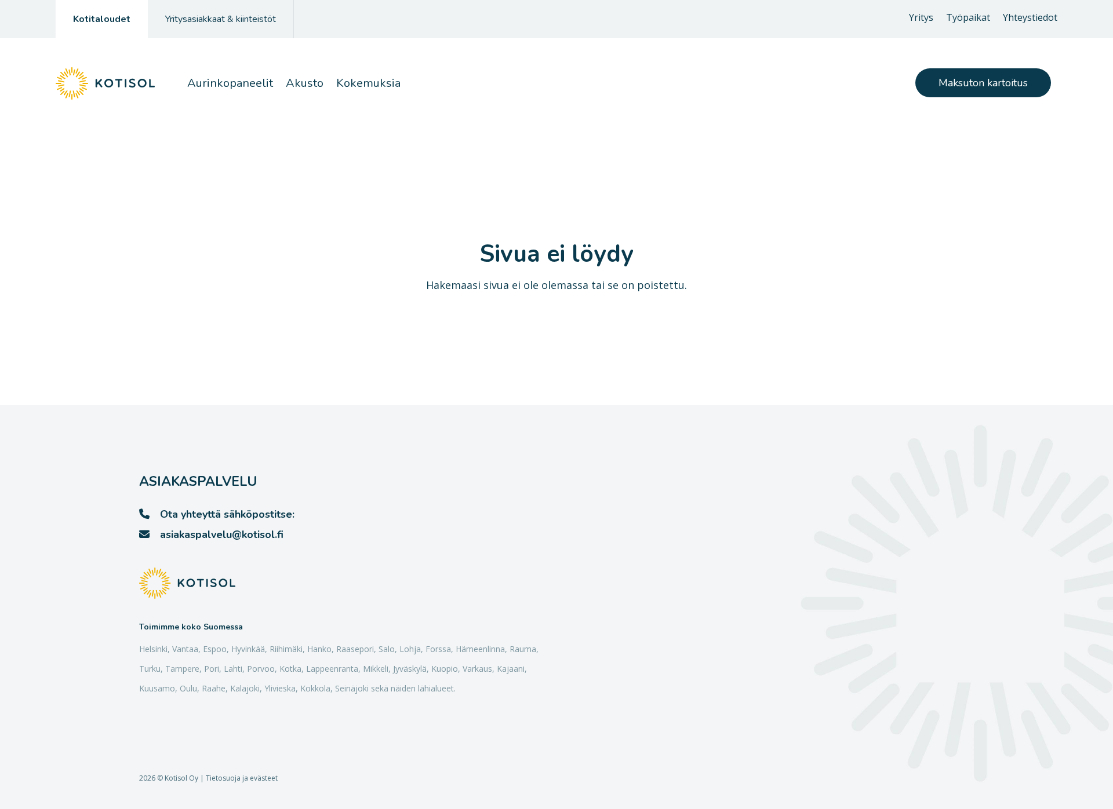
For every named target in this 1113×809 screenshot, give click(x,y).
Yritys (921, 18)
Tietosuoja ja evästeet (242, 778)
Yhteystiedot (1030, 18)
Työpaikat (968, 18)
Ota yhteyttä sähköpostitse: (227, 514)
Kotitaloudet (101, 19)
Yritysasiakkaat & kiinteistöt (220, 19)
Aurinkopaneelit (230, 83)
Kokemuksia (368, 83)
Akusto (304, 83)
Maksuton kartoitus (983, 83)
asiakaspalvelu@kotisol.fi (221, 534)
